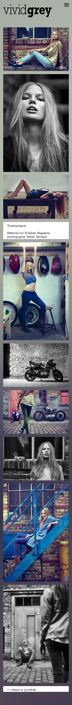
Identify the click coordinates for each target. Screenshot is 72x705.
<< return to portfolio (22, 690)
